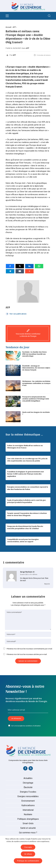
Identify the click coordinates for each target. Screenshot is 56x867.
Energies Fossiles (28, 792)
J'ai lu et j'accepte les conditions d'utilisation (26, 726)
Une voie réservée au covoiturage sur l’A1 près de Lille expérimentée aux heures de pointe (27, 460)
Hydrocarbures (28, 805)
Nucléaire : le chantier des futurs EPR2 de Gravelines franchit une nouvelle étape (34, 354)
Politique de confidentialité (28, 861)
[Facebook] (25, 769)
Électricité (28, 787)
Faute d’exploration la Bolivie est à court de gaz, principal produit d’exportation (26, 501)
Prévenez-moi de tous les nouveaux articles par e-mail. (27, 654)
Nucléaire (28, 814)
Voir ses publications (18, 314)
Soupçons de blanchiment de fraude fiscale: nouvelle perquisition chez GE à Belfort (25, 527)
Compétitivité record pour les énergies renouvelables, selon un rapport (23, 540)
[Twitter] (30, 769)
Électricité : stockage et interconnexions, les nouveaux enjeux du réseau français (36, 367)
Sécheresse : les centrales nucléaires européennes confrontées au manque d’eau (36, 383)
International (28, 810)
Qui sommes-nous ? (28, 832)
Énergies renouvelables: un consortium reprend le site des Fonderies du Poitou (27, 488)
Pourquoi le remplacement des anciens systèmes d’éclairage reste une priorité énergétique (35, 398)
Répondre (47, 584)
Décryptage (28, 783)
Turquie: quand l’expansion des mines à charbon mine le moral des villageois (27, 514)
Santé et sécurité (28, 828)
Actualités (28, 778)
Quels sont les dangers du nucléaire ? (36, 413)
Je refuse (28, 854)
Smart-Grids (28, 823)
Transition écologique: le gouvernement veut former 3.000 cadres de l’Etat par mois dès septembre (25, 474)
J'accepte (28, 847)
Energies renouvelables (28, 796)
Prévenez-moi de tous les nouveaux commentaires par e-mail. (29, 649)
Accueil (8, 27)
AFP (14, 27)
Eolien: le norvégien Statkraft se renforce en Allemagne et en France (25, 447)
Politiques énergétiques (28, 819)
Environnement (28, 801)
